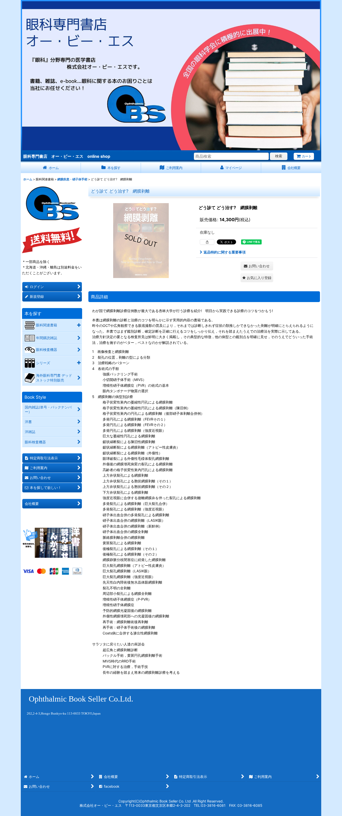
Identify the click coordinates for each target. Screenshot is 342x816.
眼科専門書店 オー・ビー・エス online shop (66, 156)
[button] (257, 277)
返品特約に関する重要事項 (225, 252)
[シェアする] (207, 242)
